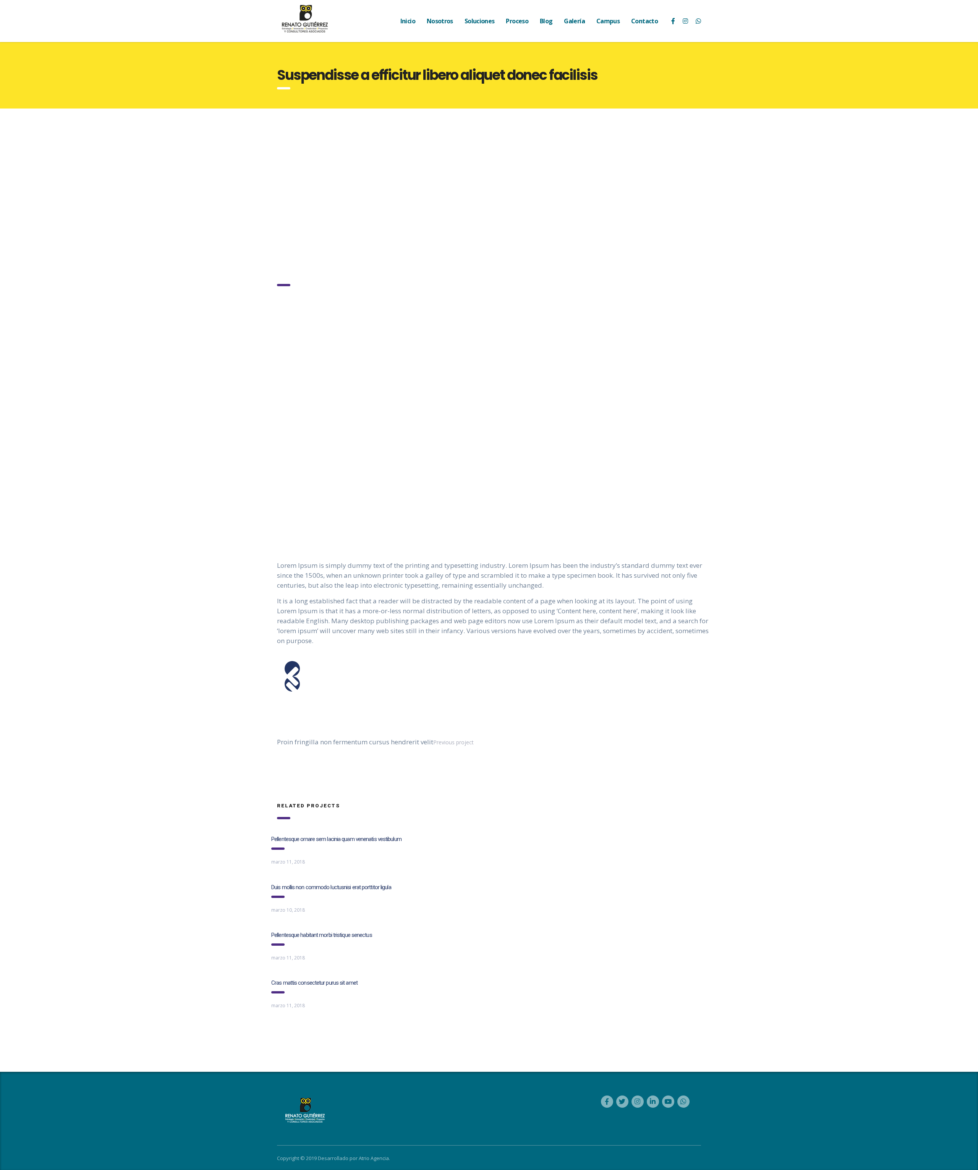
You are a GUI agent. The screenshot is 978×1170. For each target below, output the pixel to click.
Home (283, 227)
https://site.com (296, 506)
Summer (322, 367)
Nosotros (440, 21)
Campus (608, 21)
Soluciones (480, 21)
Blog (546, 21)
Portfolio (310, 227)
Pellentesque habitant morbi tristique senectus (321, 935)
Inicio (407, 21)
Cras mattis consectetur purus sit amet (314, 982)
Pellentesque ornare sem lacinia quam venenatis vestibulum (336, 839)
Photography (293, 367)
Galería (574, 21)
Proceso (517, 21)
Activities (288, 472)
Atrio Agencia (374, 1158)
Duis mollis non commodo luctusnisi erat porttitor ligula (331, 887)
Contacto (644, 21)
